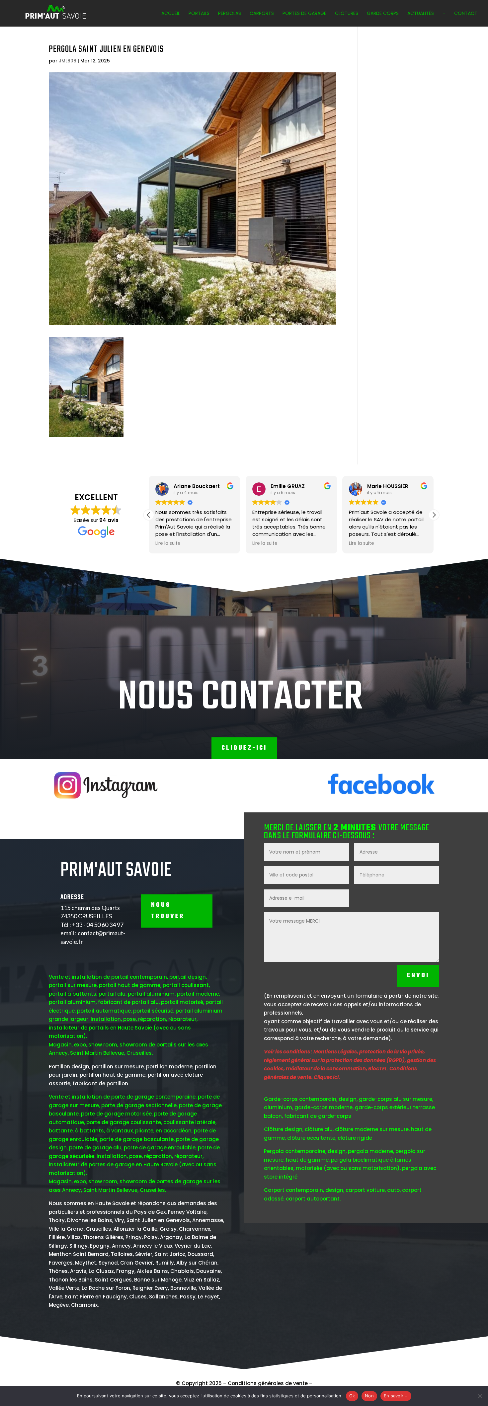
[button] (434, 515)
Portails (199, 14)
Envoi (418, 975)
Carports (262, 14)
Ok (352, 1395)
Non (369, 1395)
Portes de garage (304, 14)
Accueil (170, 14)
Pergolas (229, 14)
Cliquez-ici (244, 748)
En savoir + (396, 1395)
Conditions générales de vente (268, 1383)
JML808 (67, 60)
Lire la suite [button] (168, 543)
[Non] (479, 1396)
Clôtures (346, 14)
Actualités (420, 14)
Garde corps (383, 14)
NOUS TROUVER (167, 910)
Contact (465, 14)
